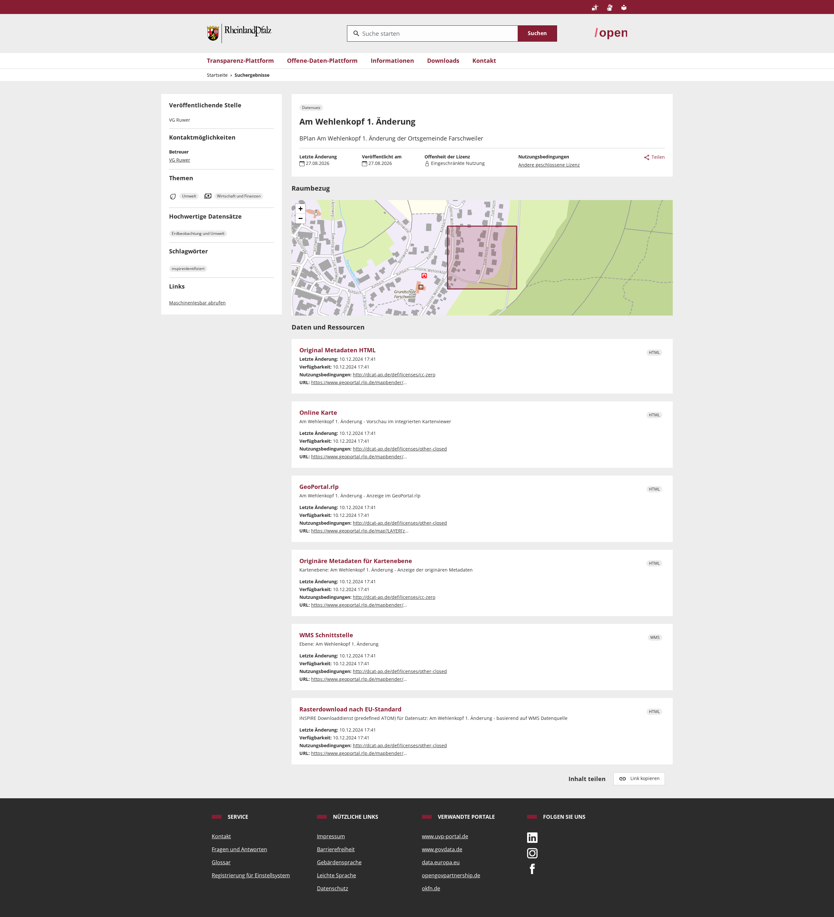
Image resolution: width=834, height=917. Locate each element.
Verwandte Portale (466, 816)
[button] (300, 209)
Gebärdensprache (339, 862)
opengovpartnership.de (451, 875)
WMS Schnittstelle (326, 635)
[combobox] (432, 33)
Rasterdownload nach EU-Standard (350, 709)
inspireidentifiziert (188, 268)
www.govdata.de (442, 849)
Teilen (657, 157)
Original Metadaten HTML (337, 350)
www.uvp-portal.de (445, 836)
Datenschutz (332, 888)
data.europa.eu (441, 862)
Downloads (443, 60)
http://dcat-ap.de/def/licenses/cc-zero (394, 374)
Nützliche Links (355, 816)
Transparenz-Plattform (240, 60)
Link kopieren (645, 778)
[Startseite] (239, 33)
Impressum (331, 836)
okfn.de (431, 888)
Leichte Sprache (336, 875)
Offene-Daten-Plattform (322, 60)
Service (237, 816)
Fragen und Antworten (239, 849)
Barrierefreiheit (336, 849)
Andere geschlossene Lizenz (549, 165)
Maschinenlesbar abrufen (197, 303)
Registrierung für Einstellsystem (251, 875)
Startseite (217, 75)
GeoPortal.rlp (318, 487)
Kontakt (484, 60)
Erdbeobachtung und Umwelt (198, 233)
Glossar (221, 862)
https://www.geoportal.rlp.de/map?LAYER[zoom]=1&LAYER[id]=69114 (386, 531)
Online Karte (318, 412)
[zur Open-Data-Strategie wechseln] (611, 33)
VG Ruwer (179, 160)
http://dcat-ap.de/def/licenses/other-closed (400, 449)
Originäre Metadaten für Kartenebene (355, 561)
